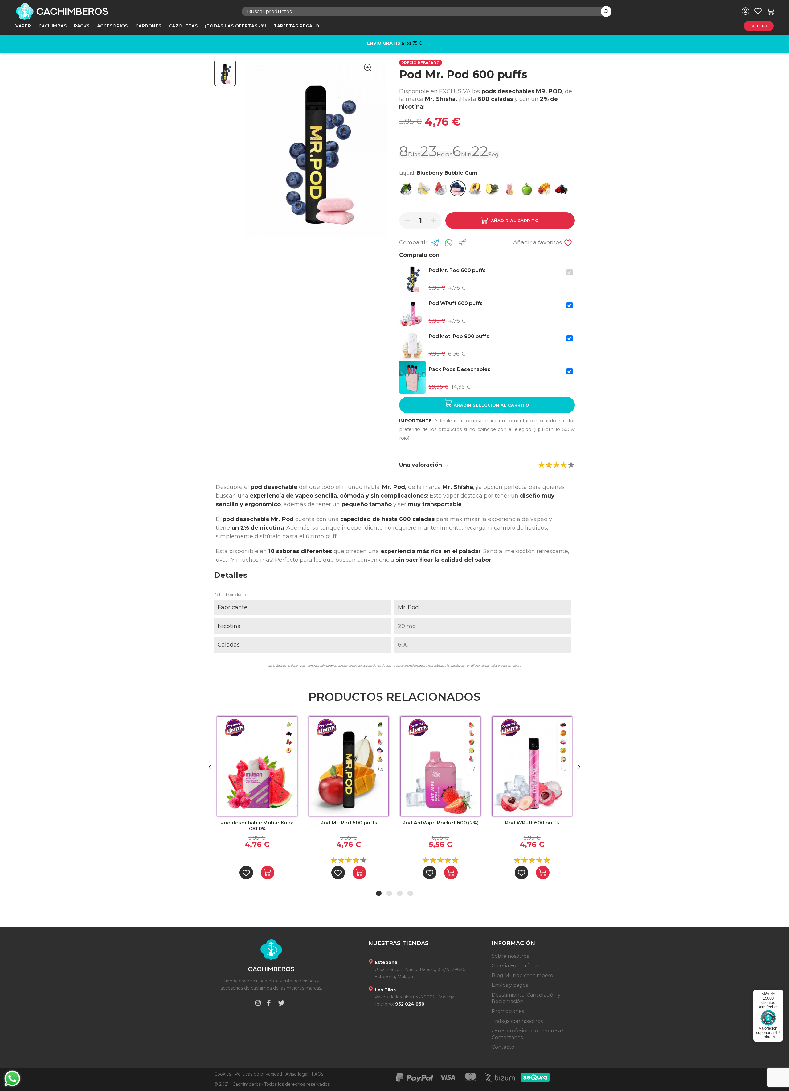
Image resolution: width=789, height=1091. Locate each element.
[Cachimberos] (106, 11)
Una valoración (421, 464)
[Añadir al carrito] (267, 872)
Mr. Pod (408, 607)
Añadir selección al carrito (490, 405)
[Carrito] (771, 11)
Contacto (503, 1047)
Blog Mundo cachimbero (522, 975)
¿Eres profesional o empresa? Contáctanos (527, 1034)
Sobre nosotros (510, 956)
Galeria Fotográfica (515, 966)
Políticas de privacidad (258, 1074)
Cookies (222, 1074)
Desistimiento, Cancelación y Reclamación (526, 998)
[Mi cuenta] (745, 11)
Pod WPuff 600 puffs (532, 823)
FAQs (317, 1074)
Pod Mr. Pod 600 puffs (348, 823)
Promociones (508, 1011)
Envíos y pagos (510, 985)
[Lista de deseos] (758, 11)
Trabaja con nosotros (517, 1021)
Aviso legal (296, 1074)
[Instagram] (258, 1004)
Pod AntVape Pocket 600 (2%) (440, 823)
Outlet (758, 25)
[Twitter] (281, 1004)
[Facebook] (268, 1004)
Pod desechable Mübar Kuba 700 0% (257, 826)
